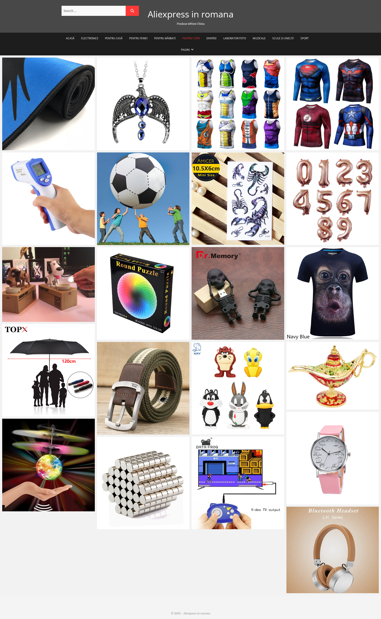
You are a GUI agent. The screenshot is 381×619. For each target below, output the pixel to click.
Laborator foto (234, 38)
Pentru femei (138, 38)
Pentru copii (191, 38)
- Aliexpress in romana (195, 613)
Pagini (185, 50)
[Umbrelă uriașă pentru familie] (48, 370)
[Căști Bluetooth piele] (332, 550)
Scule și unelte (283, 38)
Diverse (211, 38)
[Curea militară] (143, 388)
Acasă (70, 38)
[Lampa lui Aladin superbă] (332, 376)
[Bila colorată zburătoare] (48, 465)
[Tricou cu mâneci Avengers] (332, 104)
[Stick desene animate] (238, 388)
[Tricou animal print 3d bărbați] (332, 293)
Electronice (89, 38)
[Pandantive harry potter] (143, 104)
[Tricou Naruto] (238, 104)
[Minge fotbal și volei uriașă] (143, 198)
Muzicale (259, 38)
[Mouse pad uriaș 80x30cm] (48, 104)
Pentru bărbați (165, 38)
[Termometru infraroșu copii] (48, 198)
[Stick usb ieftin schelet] (238, 293)
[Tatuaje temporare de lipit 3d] (238, 198)
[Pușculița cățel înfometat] (48, 284)
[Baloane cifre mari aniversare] (332, 198)
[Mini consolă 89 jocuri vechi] (238, 483)
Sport (305, 38)
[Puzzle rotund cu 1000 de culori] (143, 293)
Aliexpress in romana (190, 14)
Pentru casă (114, 38)
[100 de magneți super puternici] (143, 483)
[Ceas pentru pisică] (332, 458)
